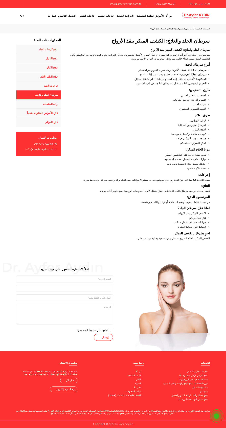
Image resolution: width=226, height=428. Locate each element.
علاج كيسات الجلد (48, 49)
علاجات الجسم (106, 15)
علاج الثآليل (52, 58)
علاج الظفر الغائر (49, 76)
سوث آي (204, 391)
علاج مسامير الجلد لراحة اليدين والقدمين (189, 395)
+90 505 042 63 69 (199, 3)
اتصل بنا (52, 15)
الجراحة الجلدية (125, 15)
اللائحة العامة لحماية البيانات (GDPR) (124, 395)
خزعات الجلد (51, 85)
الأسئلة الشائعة (134, 375)
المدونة (138, 383)
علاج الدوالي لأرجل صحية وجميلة (193, 375)
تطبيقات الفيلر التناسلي (197, 371)
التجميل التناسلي (67, 15)
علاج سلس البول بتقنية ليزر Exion (192, 399)
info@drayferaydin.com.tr (125, 3)
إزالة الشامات (50, 104)
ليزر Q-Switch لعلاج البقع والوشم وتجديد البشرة (185, 383)
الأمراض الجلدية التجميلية (150, 15)
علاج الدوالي (51, 122)
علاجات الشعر (87, 15)
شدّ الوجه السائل (200, 387)
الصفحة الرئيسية (202, 28)
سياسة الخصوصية (133, 391)
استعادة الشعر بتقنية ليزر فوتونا (194, 379)
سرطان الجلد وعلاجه (46, 94)
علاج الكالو (52, 67)
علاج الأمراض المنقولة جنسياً (42, 113)
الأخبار (138, 379)
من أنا (169, 15)
